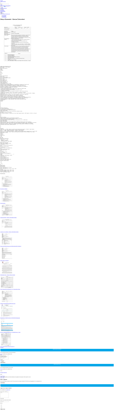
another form (8, 389)
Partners (3, 376)
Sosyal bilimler (4, 15)
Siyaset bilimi (4, 16)
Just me (2, 361)
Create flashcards (8, 5)
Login (1, 4)
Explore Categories (3, 1)
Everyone (2, 360)
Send (4, 409)
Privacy (1, 377)
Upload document (3, 5)
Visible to (1, 359)
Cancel (1, 409)
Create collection (3, 362)
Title (1, 354)
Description (3, 356)
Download (1, 347)
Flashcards (2, 8)
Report (1, 376)
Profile (1, 12)
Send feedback (3, 382)
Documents (2, 372)
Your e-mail (2, 398)
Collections (5, 8)
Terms (3, 377)
